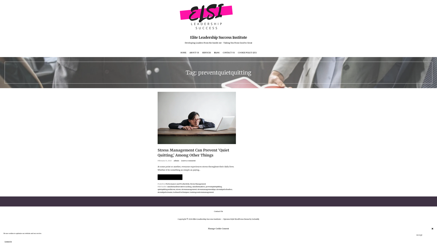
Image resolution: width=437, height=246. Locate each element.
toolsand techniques (181, 192)
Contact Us (8, 241)
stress (178, 189)
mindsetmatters (198, 187)
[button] (432, 229)
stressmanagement (189, 189)
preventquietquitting (214, 187)
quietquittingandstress (166, 189)
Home (183, 52)
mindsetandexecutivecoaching (179, 187)
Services (206, 52)
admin (176, 161)
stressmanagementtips (206, 189)
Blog (217, 52)
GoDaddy (255, 219)
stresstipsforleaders (224, 189)
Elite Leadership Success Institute (218, 37)
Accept (419, 235)
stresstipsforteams (165, 192)
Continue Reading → (170, 177)
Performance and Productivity (177, 184)
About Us (194, 52)
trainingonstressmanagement (202, 192)
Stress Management (198, 184)
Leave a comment (188, 161)
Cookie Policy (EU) (247, 52)
